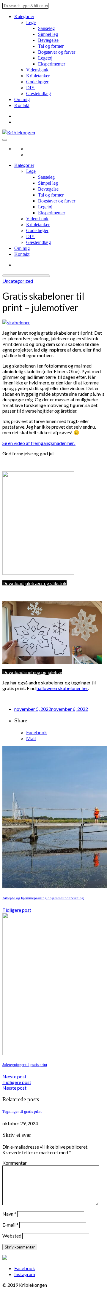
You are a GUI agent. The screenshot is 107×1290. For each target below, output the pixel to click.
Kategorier (24, 16)
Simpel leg (48, 34)
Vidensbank (37, 69)
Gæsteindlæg (38, 93)
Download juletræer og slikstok (34, 583)
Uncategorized (17, 281)
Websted (11, 1235)
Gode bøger (37, 81)
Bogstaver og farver (56, 52)
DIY (30, 87)
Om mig (22, 99)
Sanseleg (46, 28)
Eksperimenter (51, 63)
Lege (31, 22)
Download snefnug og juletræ (32, 672)
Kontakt (21, 105)
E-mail (10, 1224)
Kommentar (14, 1163)
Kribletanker (38, 75)
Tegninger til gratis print (22, 1111)
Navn (9, 1213)
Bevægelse (48, 40)
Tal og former (51, 46)
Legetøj (45, 57)
